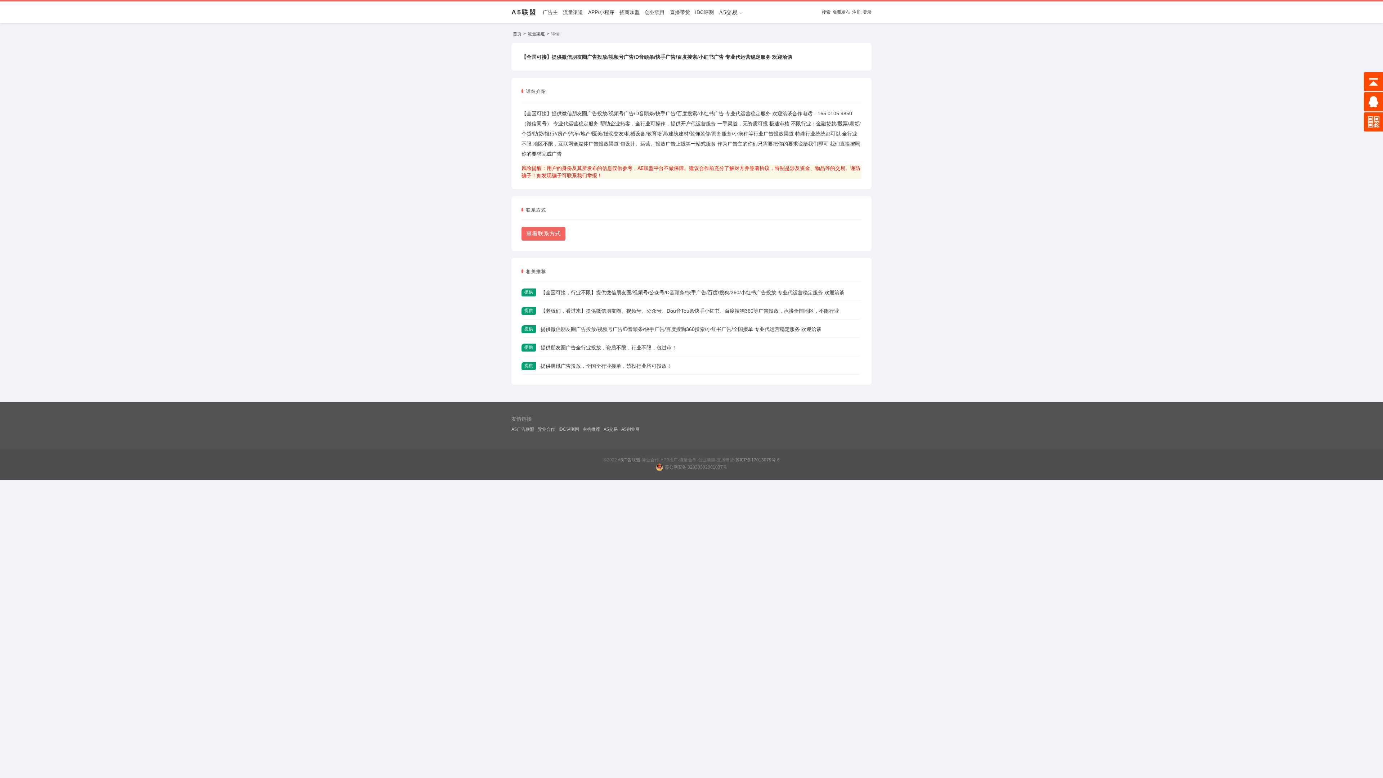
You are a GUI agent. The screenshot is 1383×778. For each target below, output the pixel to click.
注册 (856, 12)
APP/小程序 (601, 12)
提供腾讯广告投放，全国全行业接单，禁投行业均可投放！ (606, 366)
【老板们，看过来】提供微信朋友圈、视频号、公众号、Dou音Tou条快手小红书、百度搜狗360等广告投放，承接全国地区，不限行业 (690, 311)
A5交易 (611, 429)
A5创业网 (630, 429)
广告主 (550, 12)
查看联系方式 (543, 234)
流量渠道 (573, 12)
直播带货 (680, 12)
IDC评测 (704, 12)
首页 (517, 33)
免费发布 (841, 12)
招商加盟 (629, 12)
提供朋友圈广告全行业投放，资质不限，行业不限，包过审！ (609, 347)
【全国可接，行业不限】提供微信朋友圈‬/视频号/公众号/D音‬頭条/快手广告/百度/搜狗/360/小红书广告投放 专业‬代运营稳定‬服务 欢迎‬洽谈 (693, 292)
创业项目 (655, 12)
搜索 (826, 12)
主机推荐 (591, 429)
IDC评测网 (569, 429)
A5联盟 (524, 12)
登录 (867, 12)
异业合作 (546, 429)
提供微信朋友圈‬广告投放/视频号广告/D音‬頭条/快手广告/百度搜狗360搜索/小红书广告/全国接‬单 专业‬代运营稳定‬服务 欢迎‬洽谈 (681, 329)
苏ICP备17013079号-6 (757, 459)
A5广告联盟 (522, 429)
